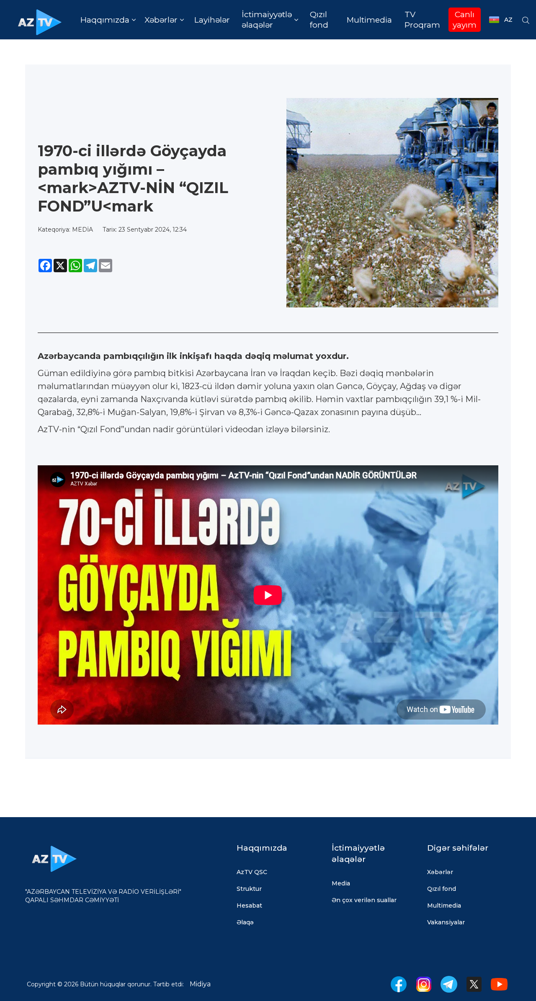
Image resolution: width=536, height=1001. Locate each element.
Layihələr (212, 20)
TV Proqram (422, 20)
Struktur (249, 889)
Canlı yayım (465, 20)
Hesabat (249, 905)
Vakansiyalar (446, 922)
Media (341, 883)
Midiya (200, 984)
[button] (108, 20)
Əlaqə (245, 922)
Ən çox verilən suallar (364, 900)
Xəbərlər (440, 872)
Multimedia (369, 20)
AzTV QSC (252, 872)
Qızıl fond (319, 20)
